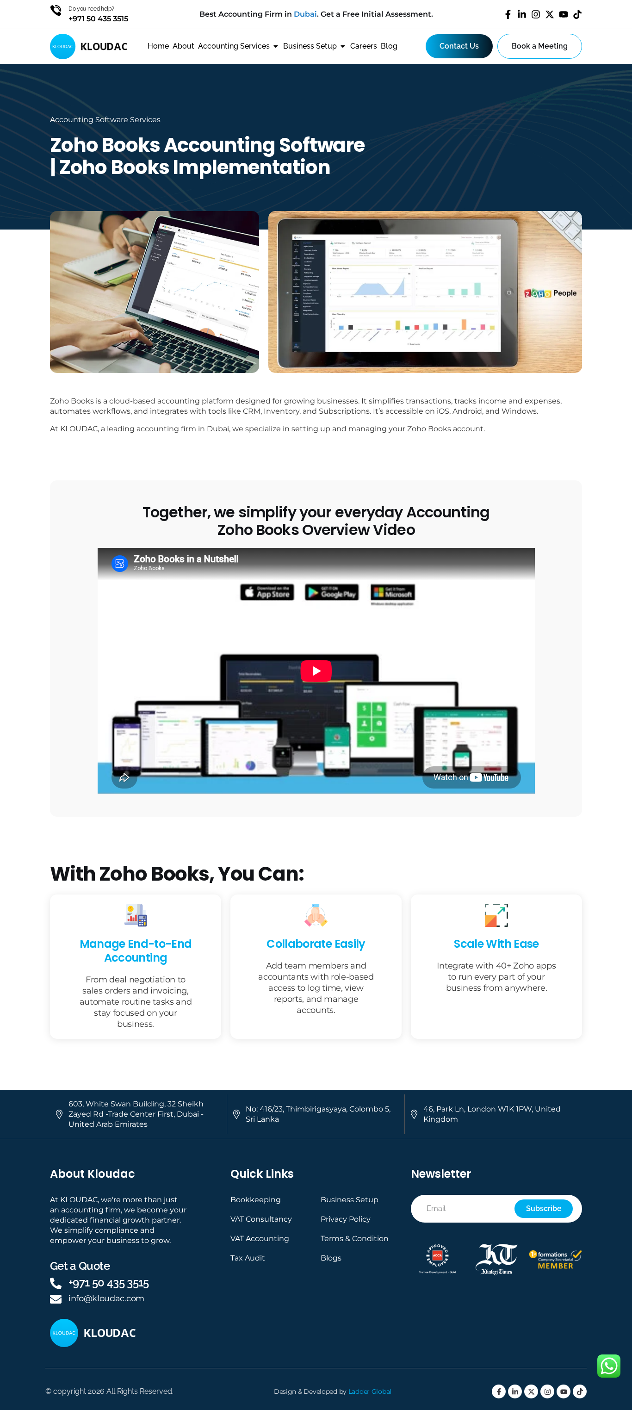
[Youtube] (563, 14)
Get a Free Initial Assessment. (377, 14)
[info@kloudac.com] (56, 1299)
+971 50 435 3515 (108, 1282)
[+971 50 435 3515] (56, 1283)
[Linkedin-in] (522, 14)
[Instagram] (535, 14)
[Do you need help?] (56, 10)
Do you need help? (91, 9)
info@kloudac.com (106, 1298)
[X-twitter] (549, 14)
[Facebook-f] (508, 14)
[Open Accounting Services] (275, 46)
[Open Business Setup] (343, 46)
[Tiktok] (577, 14)
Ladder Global (369, 1391)
